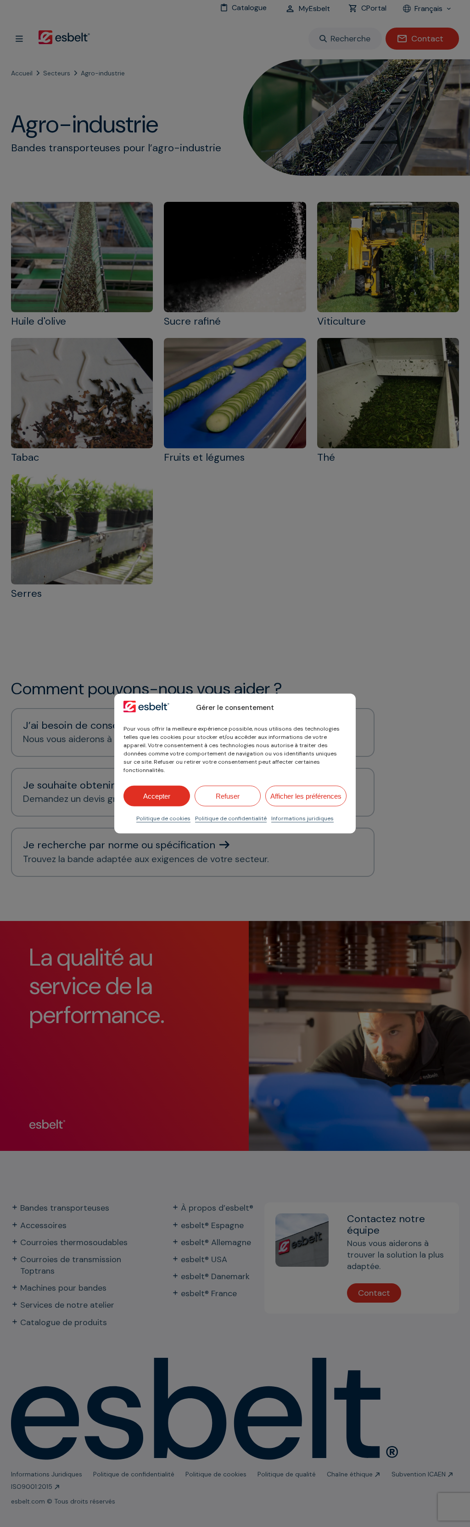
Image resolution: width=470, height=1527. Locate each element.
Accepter (156, 796)
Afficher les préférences (305, 796)
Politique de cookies (163, 818)
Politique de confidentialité (231, 818)
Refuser (228, 796)
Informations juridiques (302, 818)
